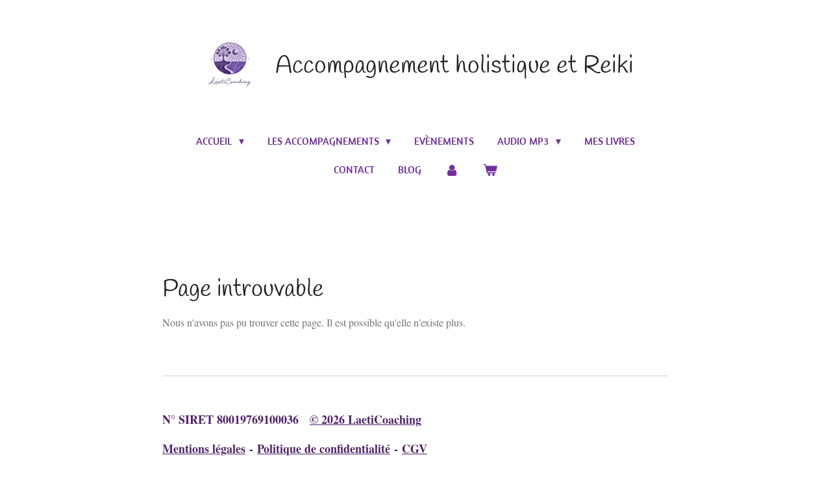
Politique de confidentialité (323, 448)
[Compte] (451, 169)
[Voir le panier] (490, 169)
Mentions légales (203, 448)
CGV (414, 448)
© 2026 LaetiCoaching (365, 419)
